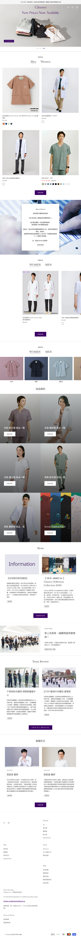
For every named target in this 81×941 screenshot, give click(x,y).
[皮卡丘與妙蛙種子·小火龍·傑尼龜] (24, 325)
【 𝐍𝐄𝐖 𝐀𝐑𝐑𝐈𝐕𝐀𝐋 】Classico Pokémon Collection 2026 (54, 582)
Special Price (47, 838)
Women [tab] (45, 61)
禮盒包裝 (46, 876)
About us (46, 849)
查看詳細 (40, 192)
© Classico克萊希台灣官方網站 (13, 934)
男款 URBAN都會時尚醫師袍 (11, 178)
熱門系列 (6, 855)
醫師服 (45, 831)
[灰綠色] (43, 184)
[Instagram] (8, 823)
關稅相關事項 (47, 879)
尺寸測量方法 (47, 852)
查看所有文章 (40, 615)
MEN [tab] (48, 264)
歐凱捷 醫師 (49, 774)
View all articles (40, 727)
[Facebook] (4, 823)
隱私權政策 (6, 922)
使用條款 (6, 919)
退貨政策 (46, 883)
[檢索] (73, 7)
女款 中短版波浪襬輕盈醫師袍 (70, 318)
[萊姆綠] (9, 124)
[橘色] (3, 124)
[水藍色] (63, 184)
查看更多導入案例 (50, 649)
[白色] (43, 121)
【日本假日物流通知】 (17, 578)
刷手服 (45, 828)
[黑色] (56, 184)
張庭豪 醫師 (12, 774)
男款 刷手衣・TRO (47, 178)
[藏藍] (6, 124)
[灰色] (50, 184)
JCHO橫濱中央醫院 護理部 (57, 691)
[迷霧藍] (48, 184)
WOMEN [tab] (35, 264)
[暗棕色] (58, 184)
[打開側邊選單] (4, 7)
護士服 (45, 834)
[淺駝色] (61, 184)
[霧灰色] (11, 124)
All (43, 825)
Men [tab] (33, 61)
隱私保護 (46, 855)
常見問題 (46, 870)
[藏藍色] (53, 184)
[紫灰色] (45, 184)
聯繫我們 (46, 873)
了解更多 (9, 601)
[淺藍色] (68, 184)
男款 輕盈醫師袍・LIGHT (49, 116)
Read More (40, 244)
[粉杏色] (66, 184)
